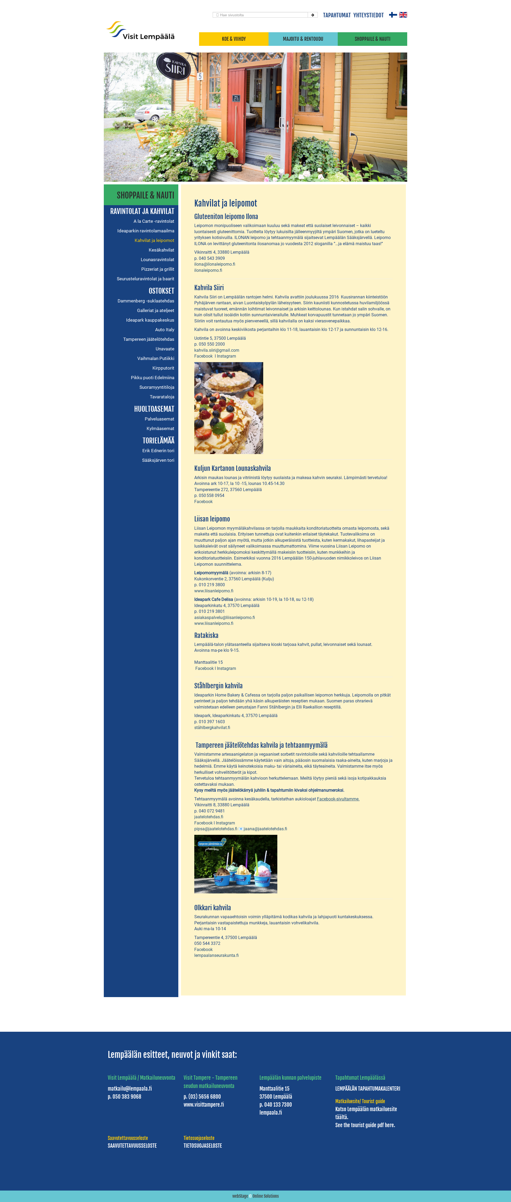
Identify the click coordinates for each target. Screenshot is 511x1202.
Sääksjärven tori (158, 460)
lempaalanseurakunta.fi (216, 955)
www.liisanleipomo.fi (213, 590)
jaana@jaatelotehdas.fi (265, 828)
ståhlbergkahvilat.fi (212, 727)
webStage (240, 1196)
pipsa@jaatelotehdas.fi (215, 828)
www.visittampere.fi (204, 1105)
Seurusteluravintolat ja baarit (145, 278)
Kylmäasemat (160, 428)
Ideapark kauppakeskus (150, 320)
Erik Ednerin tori (158, 450)
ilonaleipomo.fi (208, 270)
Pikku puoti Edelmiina (152, 377)
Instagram (226, 356)
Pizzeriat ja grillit (157, 269)
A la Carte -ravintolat (154, 221)
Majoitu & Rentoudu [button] (303, 39)
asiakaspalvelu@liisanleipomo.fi (224, 617)
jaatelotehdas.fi (208, 816)
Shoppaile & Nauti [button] (372, 39)
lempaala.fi (270, 1113)
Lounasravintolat (157, 259)
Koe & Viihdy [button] (234, 39)
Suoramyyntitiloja (156, 387)
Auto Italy (164, 329)
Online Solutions (266, 1196)
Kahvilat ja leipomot (154, 240)
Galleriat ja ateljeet (155, 310)
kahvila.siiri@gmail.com (216, 350)
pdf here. (385, 1125)
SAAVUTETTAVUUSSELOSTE (132, 1146)
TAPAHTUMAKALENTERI (379, 1089)
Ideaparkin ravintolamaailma (145, 230)
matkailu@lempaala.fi (130, 1089)
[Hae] (313, 15)
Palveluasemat (159, 419)
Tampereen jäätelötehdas (148, 339)
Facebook (204, 356)
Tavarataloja (162, 396)
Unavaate (165, 348)
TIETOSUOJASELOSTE (203, 1146)
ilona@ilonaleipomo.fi (214, 264)
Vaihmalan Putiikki (155, 358)
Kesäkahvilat (161, 250)
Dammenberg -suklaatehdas (146, 300)
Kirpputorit (163, 368)
